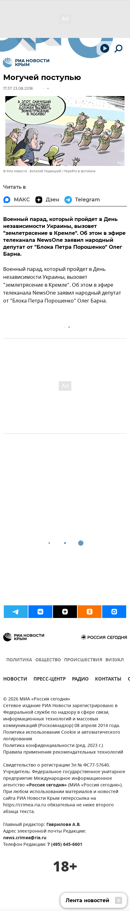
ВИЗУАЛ (114, 660)
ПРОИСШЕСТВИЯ (83, 660)
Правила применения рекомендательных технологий (63, 752)
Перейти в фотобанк (80, 171)
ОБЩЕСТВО (48, 660)
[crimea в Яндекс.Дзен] (65, 611)
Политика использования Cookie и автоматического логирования (61, 736)
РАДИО (80, 679)
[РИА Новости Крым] (26, 62)
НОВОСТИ (15, 679)
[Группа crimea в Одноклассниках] (90, 611)
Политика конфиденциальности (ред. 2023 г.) (53, 745)
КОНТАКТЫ (108, 679)
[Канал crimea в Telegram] (16, 611)
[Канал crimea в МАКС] (114, 611)
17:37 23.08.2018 (18, 88)
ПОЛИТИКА (19, 660)
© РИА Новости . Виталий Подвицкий (32, 171)
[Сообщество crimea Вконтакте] (40, 611)
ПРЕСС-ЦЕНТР (49, 679)
